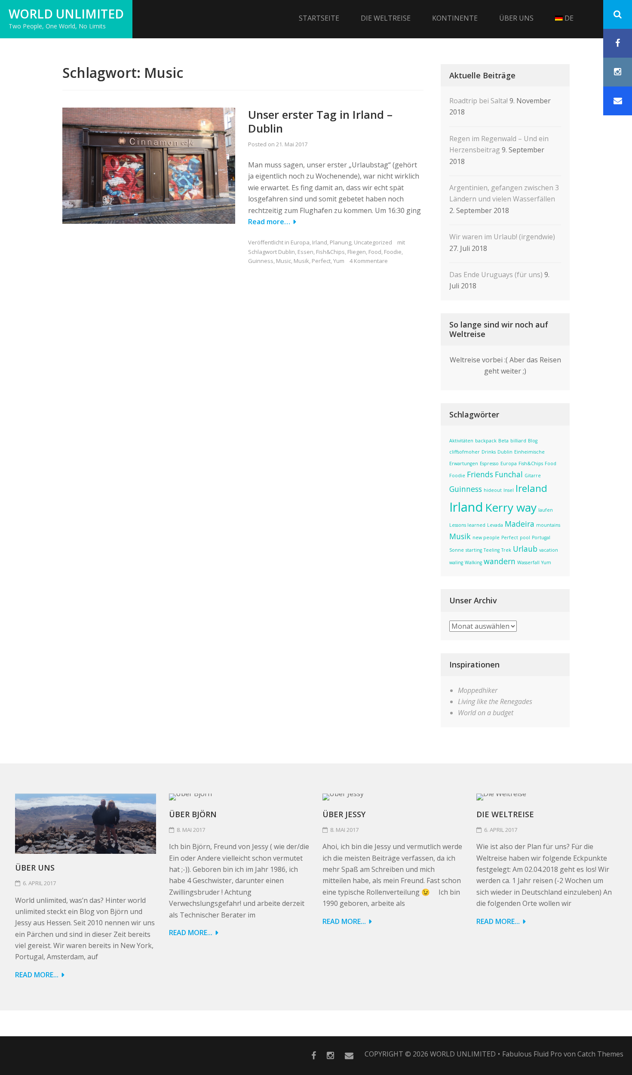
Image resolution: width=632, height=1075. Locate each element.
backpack (486, 441)
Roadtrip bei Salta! (478, 100)
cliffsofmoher (464, 452)
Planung (340, 242)
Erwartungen (463, 463)
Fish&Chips (330, 252)
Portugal (541, 537)
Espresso (489, 463)
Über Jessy (343, 814)
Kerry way (511, 507)
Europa (300, 242)
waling (456, 562)
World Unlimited (66, 14)
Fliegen (356, 252)
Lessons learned (467, 525)
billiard (518, 441)
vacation (548, 550)
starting (474, 550)
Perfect (321, 261)
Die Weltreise (386, 18)
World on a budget (485, 712)
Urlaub (525, 549)
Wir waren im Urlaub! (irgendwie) (502, 236)
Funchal (509, 474)
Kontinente (455, 18)
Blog (532, 441)
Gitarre (533, 476)
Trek (506, 550)
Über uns (516, 18)
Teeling (492, 550)
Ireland (531, 488)
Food (374, 252)
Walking (473, 562)
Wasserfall (528, 562)
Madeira (519, 524)
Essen (305, 252)
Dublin (286, 252)
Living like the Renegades (495, 701)
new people (486, 537)
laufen (545, 510)
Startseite (319, 18)
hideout (493, 490)
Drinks (489, 452)
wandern (499, 561)
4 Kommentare (369, 261)
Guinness (260, 261)
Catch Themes (600, 1054)
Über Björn (193, 814)
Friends (480, 474)
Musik (301, 261)
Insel (508, 490)
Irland (319, 242)
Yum (338, 261)
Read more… (269, 221)
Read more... (36, 974)
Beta (503, 441)
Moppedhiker (477, 690)
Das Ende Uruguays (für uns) (496, 274)
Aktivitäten (461, 441)
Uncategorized (373, 242)
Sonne (456, 550)
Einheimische (529, 452)
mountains (548, 525)
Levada (495, 525)
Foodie (393, 252)
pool (525, 537)
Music (283, 261)
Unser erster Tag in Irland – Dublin (320, 121)
